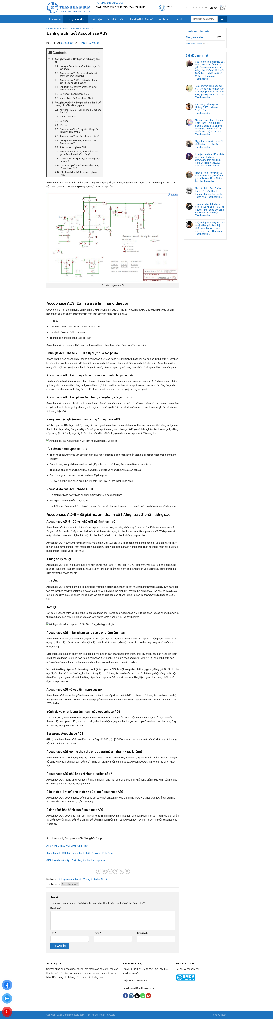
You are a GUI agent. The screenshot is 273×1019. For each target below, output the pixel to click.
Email (97, 933)
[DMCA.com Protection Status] (185, 977)
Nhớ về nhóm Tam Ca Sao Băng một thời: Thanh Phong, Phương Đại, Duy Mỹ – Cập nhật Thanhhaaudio (209, 192)
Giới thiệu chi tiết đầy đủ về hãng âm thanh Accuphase (75, 860)
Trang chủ (55, 19)
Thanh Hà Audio (88, 43)
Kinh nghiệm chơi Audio (57, 28)
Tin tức (89, 28)
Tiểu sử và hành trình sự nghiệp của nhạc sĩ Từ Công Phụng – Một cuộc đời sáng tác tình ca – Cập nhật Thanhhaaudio (209, 210)
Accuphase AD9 (70, 884)
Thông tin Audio (74, 19)
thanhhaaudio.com (74, 1014)
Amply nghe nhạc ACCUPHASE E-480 (67, 845)
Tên (53, 933)
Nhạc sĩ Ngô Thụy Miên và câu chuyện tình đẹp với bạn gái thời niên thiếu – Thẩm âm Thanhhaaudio (209, 177)
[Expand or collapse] (99, 52)
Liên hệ (177, 19)
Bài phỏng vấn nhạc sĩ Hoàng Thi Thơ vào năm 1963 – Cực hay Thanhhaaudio (207, 108)
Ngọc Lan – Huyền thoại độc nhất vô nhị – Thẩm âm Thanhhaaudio (210, 144)
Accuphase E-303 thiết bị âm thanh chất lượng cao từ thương (79, 853)
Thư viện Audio (194, 43)
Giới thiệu (96, 19)
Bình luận (55, 908)
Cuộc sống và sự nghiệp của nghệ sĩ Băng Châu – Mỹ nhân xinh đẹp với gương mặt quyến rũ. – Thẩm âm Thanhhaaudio (210, 228)
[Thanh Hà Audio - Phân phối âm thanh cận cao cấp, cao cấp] (68, 7)
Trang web (142, 933)
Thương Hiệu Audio (141, 19)
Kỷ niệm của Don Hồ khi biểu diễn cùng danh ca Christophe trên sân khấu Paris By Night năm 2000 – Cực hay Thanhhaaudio (209, 160)
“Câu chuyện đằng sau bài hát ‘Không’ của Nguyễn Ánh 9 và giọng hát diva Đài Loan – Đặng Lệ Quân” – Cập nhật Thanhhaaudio (209, 92)
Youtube (164, 19)
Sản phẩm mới (114, 19)
